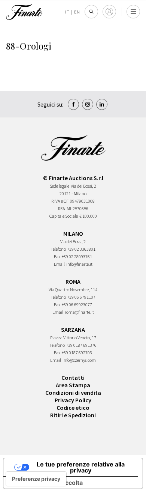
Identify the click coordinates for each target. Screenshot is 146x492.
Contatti (73, 377)
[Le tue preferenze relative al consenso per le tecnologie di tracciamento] (36, 479)
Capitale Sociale (63, 216)
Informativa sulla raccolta (46, 482)
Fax (57, 256)
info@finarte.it (79, 264)
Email (59, 264)
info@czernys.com (79, 360)
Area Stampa (73, 385)
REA (61, 208)
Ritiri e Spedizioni (73, 415)
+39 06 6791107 (81, 297)
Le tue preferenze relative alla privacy (81, 467)
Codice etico (73, 407)
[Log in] (109, 11)
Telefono (58, 249)
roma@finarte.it (79, 312)
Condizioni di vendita (73, 392)
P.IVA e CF (60, 201)
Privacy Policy (73, 400)
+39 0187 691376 (81, 345)
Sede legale (59, 186)
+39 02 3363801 (81, 249)
